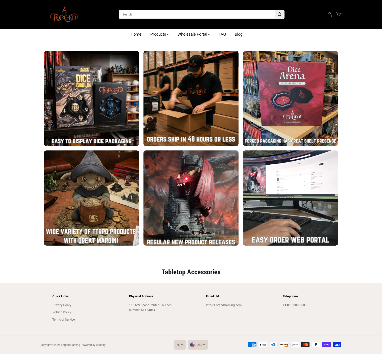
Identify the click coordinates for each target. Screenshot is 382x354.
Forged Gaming (70, 344)
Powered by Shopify (93, 344)
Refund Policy (61, 312)
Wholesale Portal (193, 34)
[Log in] (330, 14)
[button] (42, 14)
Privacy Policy (61, 305)
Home (136, 34)
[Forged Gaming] (64, 14)
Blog (239, 34)
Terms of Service (63, 319)
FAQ (222, 34)
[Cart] (338, 14)
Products (158, 34)
